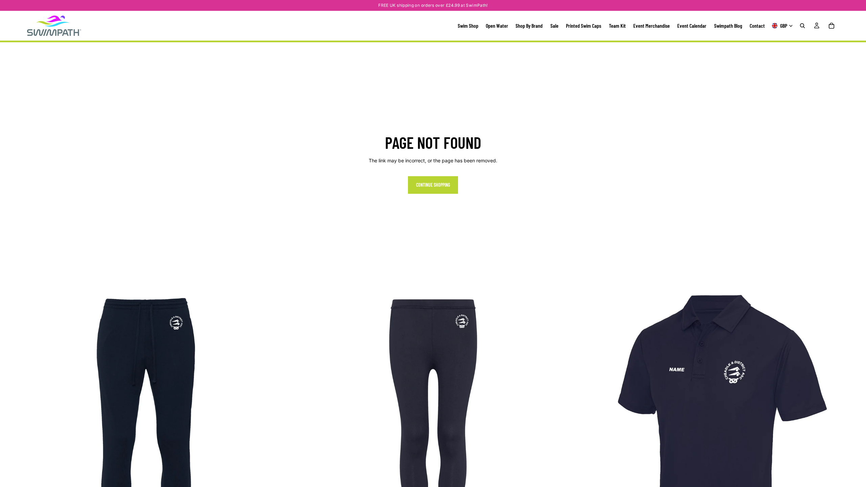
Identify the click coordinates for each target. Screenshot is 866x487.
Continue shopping (433, 185)
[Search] (802, 25)
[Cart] (831, 25)
